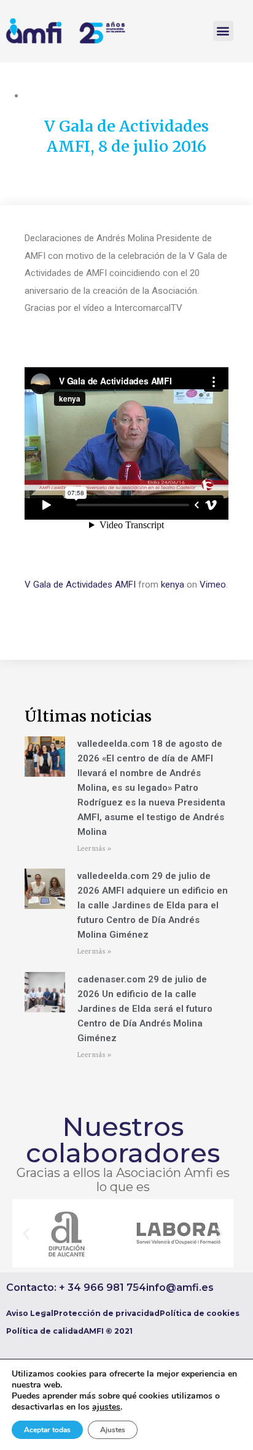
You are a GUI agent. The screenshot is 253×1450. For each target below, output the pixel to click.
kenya (172, 584)
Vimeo (213, 584)
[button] (223, 31)
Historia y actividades (117, 95)
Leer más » (94, 849)
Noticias (180, 95)
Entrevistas (47, 95)
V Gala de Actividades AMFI (80, 584)
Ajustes (112, 1430)
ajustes (106, 1407)
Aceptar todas (47, 1430)
